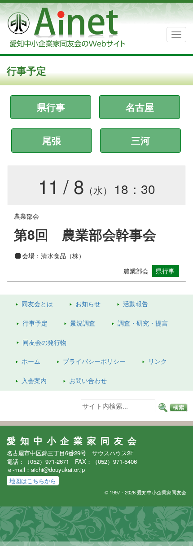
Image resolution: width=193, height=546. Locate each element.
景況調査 (82, 322)
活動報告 (135, 303)
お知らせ (88, 303)
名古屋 (140, 107)
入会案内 (34, 380)
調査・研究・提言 (143, 322)
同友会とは (37, 303)
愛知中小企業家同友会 (74, 440)
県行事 (51, 107)
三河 (140, 140)
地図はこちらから (32, 480)
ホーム (31, 361)
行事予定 (35, 322)
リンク (157, 361)
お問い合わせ (88, 380)
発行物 (44, 342)
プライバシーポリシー (94, 361)
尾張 (51, 140)
